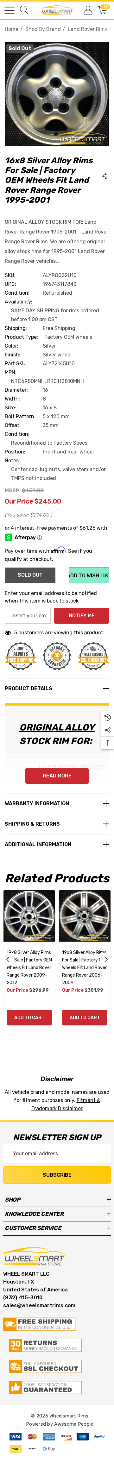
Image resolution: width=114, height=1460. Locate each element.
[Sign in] (87, 10)
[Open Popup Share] (104, 176)
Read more (57, 776)
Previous (8, 959)
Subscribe (57, 1175)
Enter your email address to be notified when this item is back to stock (51, 597)
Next (106, 959)
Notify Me (82, 616)
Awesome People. (74, 1424)
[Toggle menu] (9, 10)
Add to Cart (29, 1017)
